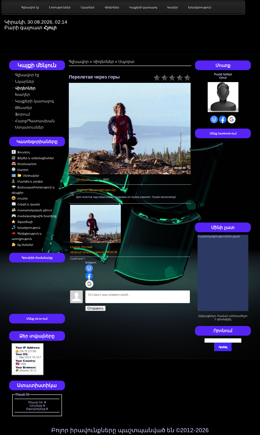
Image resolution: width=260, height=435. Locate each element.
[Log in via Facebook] (89, 276)
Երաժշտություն (199, 7)
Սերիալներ (31, 175)
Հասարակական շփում (34, 210)
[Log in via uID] (89, 268)
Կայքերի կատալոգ (143, 7)
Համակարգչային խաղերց (36, 216)
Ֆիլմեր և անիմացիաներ (35, 158)
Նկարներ (87, 7)
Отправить (95, 308)
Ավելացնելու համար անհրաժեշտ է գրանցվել (223, 317)
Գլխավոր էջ (30, 7)
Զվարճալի (25, 221)
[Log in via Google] (89, 284)
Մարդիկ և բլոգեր (30, 181)
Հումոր (22, 198)
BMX (106, 179)
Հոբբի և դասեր (28, 204)
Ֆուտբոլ (23, 152)
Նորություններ (60, 7)
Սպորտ (22, 169)
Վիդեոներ (112, 7)
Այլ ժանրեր (25, 244)
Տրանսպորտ (27, 163)
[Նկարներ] (95, 224)
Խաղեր (172, 7)
